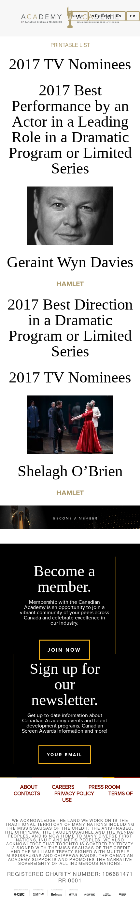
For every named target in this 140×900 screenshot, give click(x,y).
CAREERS (63, 787)
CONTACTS (27, 793)
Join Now (64, 650)
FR (133, 16)
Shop (78, 16)
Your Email (64, 755)
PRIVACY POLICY (74, 793)
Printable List (70, 45)
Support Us (107, 16)
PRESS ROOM (104, 787)
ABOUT (28, 787)
